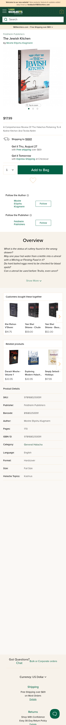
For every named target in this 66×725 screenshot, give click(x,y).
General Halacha (33, 444)
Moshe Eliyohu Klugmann (19, 42)
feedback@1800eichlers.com (39, 5)
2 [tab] (33, 109)
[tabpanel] (33, 77)
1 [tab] (28, 109)
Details (33, 699)
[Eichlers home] (15, 11)
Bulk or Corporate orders (43, 661)
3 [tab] (37, 109)
